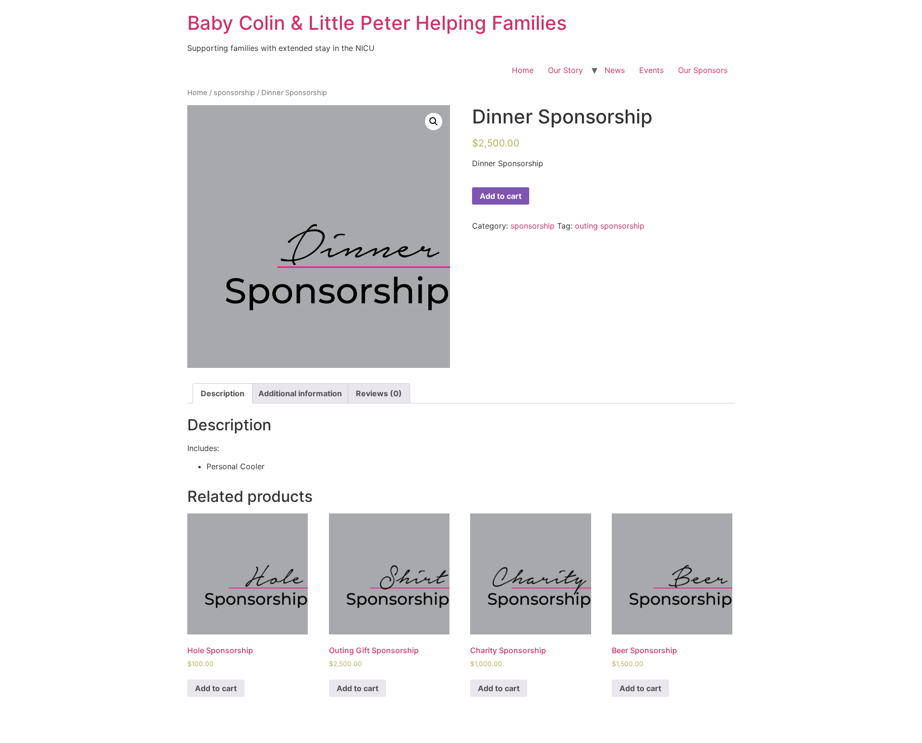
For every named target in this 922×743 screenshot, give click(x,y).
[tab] (223, 393)
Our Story (565, 70)
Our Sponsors (703, 70)
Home (523, 70)
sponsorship (234, 92)
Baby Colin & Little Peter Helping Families (377, 23)
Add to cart (501, 196)
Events (651, 70)
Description (222, 393)
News (615, 70)
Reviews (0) (379, 393)
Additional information (300, 393)
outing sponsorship (609, 226)
